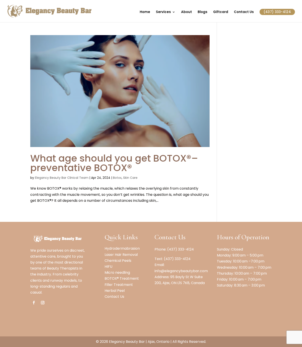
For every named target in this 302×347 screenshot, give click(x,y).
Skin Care (130, 177)
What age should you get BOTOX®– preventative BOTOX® (114, 163)
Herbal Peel (115, 290)
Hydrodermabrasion (122, 248)
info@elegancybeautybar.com (181, 270)
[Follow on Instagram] (42, 302)
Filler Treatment (119, 284)
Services (163, 12)
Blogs (202, 12)
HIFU (108, 266)
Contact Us (244, 12)
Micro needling (117, 272)
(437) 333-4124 (277, 11)
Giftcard (220, 12)
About (186, 12)
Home (145, 12)
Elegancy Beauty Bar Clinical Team (61, 177)
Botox (117, 177)
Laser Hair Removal (121, 254)
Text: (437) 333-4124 (173, 258)
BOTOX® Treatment (122, 278)
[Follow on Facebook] (33, 302)
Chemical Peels (118, 260)
